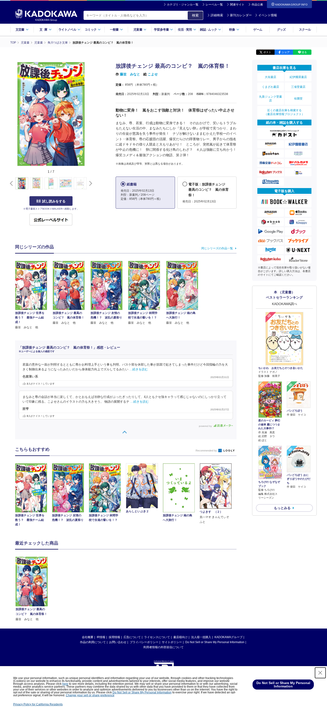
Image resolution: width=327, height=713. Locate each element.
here (65, 683)
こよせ (153, 74)
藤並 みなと (130, 74)
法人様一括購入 (201, 637)
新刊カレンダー (241, 15)
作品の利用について (93, 642)
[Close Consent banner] (320, 673)
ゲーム (257, 29)
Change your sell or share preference (90, 695)
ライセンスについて (157, 637)
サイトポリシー (172, 642)
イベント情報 (267, 15)
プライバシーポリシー (144, 642)
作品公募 (257, 4)
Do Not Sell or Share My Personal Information (214, 642)
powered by (206, 426)
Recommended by (207, 450)
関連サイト (237, 4)
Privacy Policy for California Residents (38, 704)
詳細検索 (217, 15)
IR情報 (101, 637)
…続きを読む (138, 369)
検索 (195, 15)
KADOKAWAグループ (228, 637)
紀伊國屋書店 (298, 77)
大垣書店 (270, 77)
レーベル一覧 (214, 4)
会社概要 (87, 637)
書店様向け (180, 637)
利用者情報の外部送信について (163, 647)
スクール (305, 29)
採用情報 (114, 637)
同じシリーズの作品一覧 (217, 248)
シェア (286, 52)
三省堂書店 (298, 87)
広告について (132, 637)
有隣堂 (298, 98)
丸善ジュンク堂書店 (270, 98)
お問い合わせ (117, 642)
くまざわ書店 (270, 87)
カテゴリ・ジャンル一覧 (182, 4)
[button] (89, 183)
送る (304, 52)
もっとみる (282, 508)
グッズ (281, 29)
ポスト (267, 52)
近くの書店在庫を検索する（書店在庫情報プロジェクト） (284, 112)
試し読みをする (54, 201)
